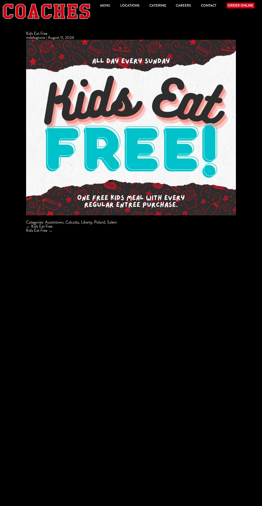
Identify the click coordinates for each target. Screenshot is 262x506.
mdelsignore (35, 37)
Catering (157, 5)
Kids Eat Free (36, 33)
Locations (129, 5)
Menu (105, 5)
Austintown (54, 222)
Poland (99, 222)
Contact (208, 5)
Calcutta (72, 222)
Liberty (86, 222)
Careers (183, 5)
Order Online (240, 5)
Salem (112, 222)
